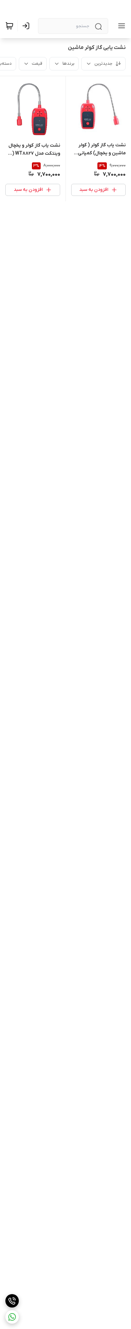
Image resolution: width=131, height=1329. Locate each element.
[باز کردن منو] (120, 25)
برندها (68, 63)
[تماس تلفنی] (12, 1301)
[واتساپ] (12, 1317)
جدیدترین (103, 63)
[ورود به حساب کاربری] (27, 26)
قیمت (37, 63)
